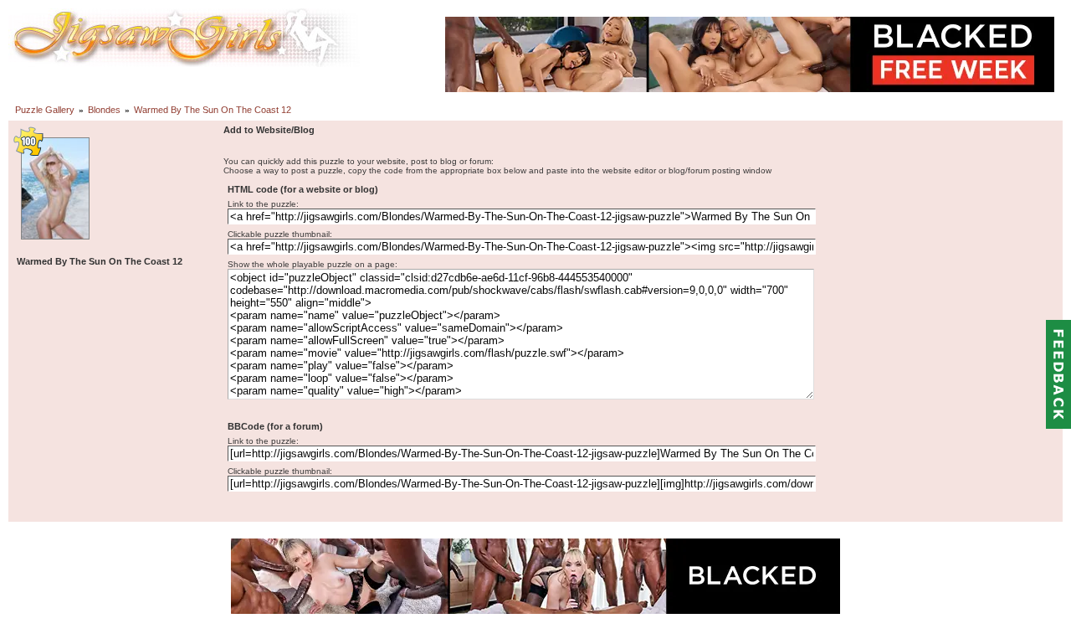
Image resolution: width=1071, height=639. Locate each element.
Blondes (104, 110)
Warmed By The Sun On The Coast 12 (212, 110)
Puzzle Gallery (44, 110)
